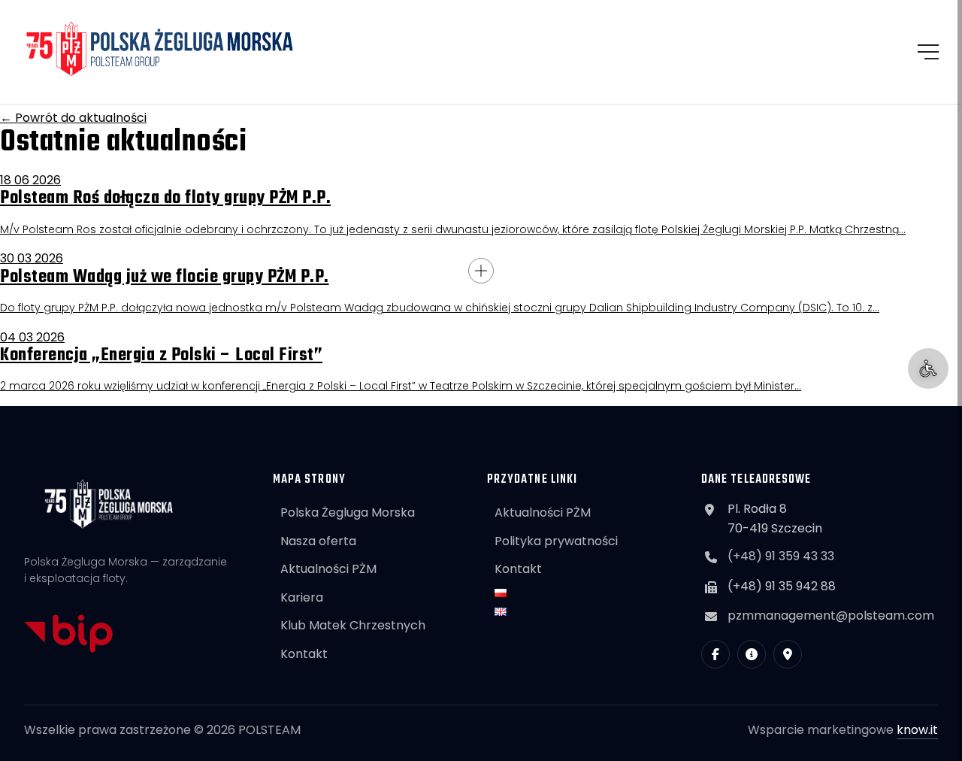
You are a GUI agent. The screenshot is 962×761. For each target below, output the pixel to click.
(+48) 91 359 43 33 (781, 556)
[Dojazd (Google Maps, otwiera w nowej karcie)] (787, 654)
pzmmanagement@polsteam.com (831, 615)
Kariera (301, 597)
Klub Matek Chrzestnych (352, 625)
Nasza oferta (318, 541)
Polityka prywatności (556, 541)
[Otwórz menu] (928, 51)
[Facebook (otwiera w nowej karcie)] (715, 654)
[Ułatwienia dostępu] (928, 368)
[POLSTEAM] (160, 49)
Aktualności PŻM (328, 569)
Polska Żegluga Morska (347, 512)
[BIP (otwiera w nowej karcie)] (751, 654)
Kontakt (304, 653)
